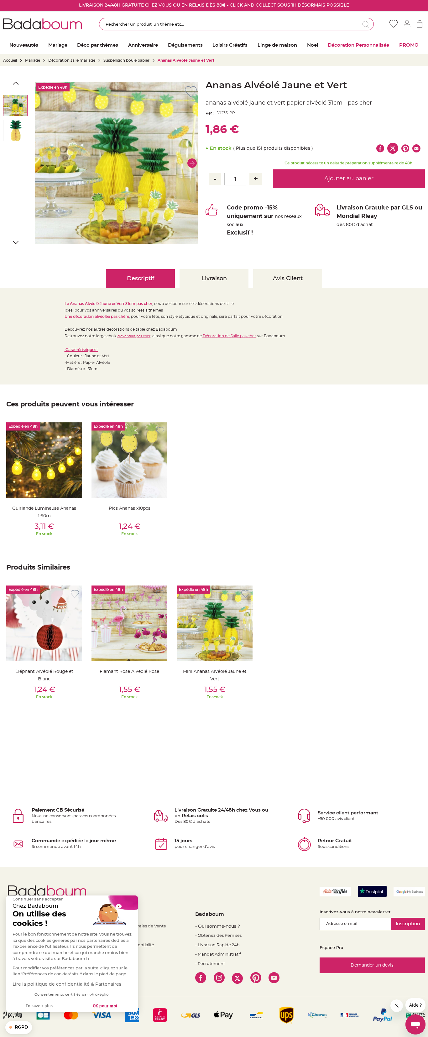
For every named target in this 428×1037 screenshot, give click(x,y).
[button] (192, 163)
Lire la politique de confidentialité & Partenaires (67, 984)
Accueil (10, 60)
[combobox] (236, 24)
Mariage (32, 60)
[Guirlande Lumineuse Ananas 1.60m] (44, 460)
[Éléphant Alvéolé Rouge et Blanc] (44, 623)
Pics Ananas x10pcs (129, 508)
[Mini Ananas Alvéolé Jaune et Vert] (215, 623)
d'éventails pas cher (133, 336)
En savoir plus (39, 1005)
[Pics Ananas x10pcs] (129, 460)
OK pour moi (105, 1005)
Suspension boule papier (126, 60)
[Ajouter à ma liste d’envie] (75, 431)
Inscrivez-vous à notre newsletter (355, 912)
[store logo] (42, 24)
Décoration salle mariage (71, 60)
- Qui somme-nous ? (217, 926)
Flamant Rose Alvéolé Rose (129, 671)
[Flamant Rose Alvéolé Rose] (129, 623)
